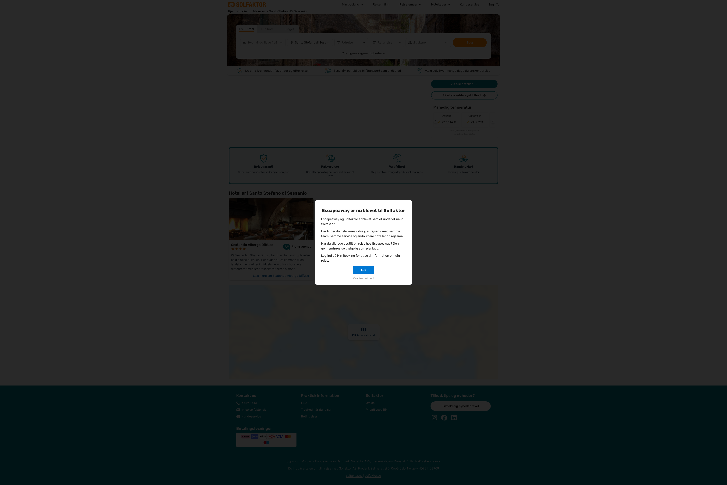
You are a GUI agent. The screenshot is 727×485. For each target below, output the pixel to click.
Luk (363, 270)
